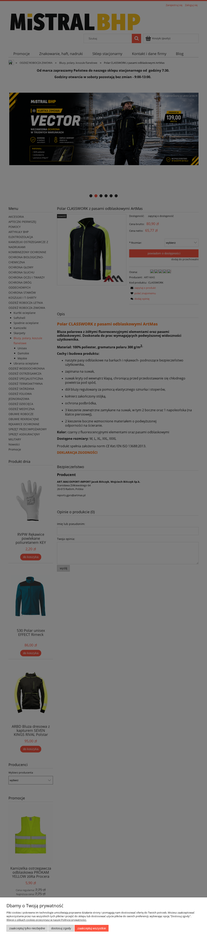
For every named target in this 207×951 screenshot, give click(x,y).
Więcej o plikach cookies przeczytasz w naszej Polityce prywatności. (46, 920)
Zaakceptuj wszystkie (91, 928)
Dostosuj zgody (61, 928)
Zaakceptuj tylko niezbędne (27, 928)
